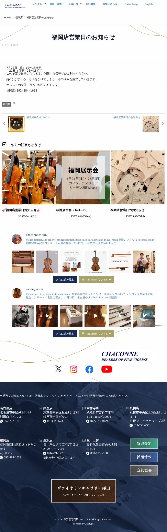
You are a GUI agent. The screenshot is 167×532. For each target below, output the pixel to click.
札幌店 (134, 408)
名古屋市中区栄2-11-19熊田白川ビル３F (15, 415)
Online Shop (131, 4)
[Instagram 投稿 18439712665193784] (120, 316)
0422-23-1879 (99, 421)
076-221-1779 (55, 453)
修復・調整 (55, 4)
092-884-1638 (12, 457)
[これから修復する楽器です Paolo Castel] (96, 316)
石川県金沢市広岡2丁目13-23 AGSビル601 (61, 447)
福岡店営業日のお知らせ (127, 210)
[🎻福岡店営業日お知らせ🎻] (29, 177)
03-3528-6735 (55, 421)
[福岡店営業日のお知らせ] (138, 177)
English (149, 4)
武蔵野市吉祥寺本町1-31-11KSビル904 (100, 415)
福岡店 (6, 104)
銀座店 (48, 408)
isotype (89, 523)
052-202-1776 (12, 421)
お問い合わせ (110, 4)
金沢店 (48, 440)
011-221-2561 (142, 425)
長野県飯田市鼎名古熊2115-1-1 (102, 447)
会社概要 (91, 4)
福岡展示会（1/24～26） (72, 210)
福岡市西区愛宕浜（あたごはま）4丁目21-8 (18, 449)
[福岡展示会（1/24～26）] (83, 177)
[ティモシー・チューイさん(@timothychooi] (144, 262)
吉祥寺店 (93, 408)
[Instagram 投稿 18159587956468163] (144, 316)
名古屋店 (6, 408)
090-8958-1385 (99, 453)
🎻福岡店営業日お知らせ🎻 (21, 210)
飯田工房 (93, 440)
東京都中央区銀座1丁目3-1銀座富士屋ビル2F (61, 415)
